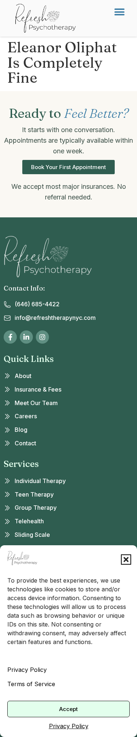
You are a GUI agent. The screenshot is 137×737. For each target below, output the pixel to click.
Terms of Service (31, 684)
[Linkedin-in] (26, 337)
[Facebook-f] (10, 337)
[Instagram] (42, 337)
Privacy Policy (27, 669)
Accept (68, 709)
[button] (126, 559)
